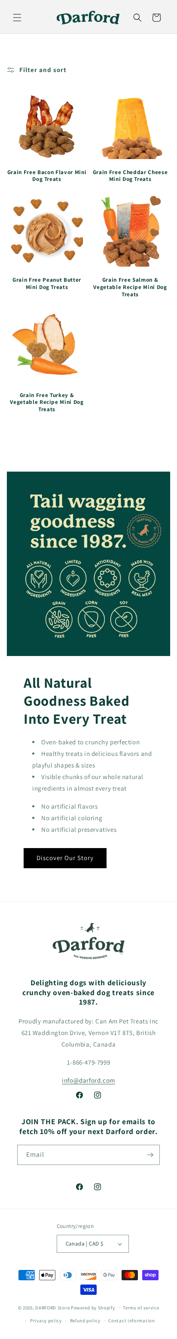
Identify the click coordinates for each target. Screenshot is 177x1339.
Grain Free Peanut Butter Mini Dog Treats (46, 284)
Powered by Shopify (93, 1307)
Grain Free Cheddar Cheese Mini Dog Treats (130, 176)
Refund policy (85, 1321)
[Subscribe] (149, 1155)
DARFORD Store (52, 1307)
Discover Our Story (65, 858)
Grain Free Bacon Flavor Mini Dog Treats (46, 176)
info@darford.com (88, 1080)
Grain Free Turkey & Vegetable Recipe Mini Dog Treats (47, 402)
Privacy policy (46, 1321)
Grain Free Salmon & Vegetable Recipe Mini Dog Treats (130, 287)
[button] (17, 17)
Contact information (131, 1321)
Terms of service (141, 1308)
